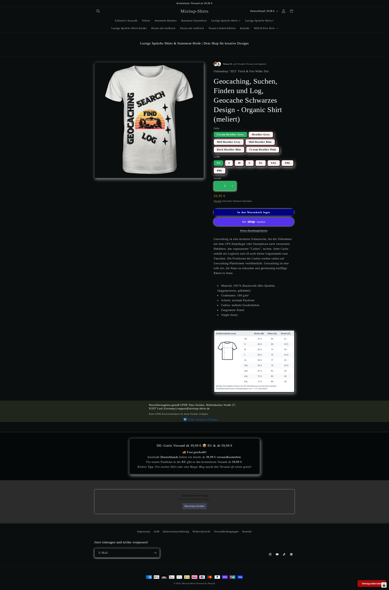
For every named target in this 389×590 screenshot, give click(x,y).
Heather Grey (261, 134)
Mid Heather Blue (260, 142)
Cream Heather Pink (262, 149)
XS (218, 162)
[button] (98, 11)
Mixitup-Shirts (189, 583)
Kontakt (247, 531)
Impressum (143, 531)
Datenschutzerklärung (176, 531)
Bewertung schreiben (194, 506)
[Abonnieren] (155, 553)
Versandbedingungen (226, 531)
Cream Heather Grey (230, 134)
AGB (156, 531)
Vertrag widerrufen (372, 583)
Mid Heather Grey (229, 142)
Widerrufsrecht (201, 531)
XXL (274, 162)
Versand (217, 201)
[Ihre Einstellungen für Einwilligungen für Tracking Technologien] (384, 585)
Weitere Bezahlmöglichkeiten (253, 230)
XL (261, 162)
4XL (221, 171)
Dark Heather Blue (229, 149)
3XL (289, 163)
